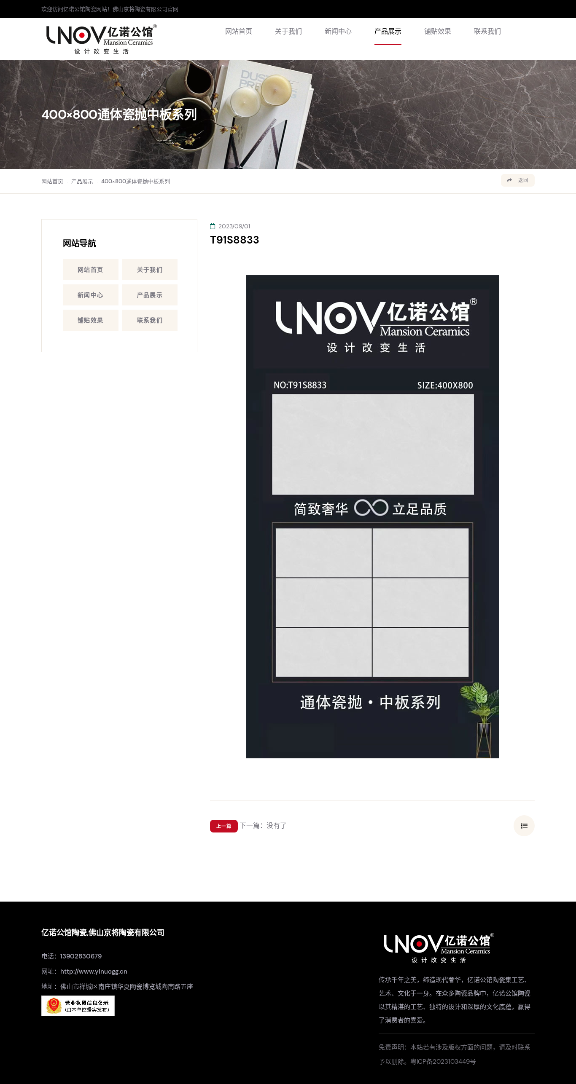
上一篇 (223, 826)
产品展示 (387, 31)
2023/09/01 (233, 226)
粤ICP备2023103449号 (443, 1061)
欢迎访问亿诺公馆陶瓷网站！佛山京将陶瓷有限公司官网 (109, 9)
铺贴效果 (437, 31)
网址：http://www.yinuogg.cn (84, 971)
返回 (522, 180)
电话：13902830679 (71, 956)
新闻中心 (338, 31)
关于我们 (288, 31)
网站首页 (238, 31)
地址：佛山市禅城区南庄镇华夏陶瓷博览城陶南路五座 (117, 986)
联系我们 (487, 31)
